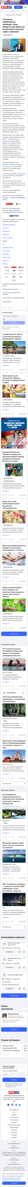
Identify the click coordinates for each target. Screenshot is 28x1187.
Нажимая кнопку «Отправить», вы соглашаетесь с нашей (14, 1084)
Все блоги (14, 1029)
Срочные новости (9, 481)
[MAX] (12, 1104)
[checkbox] (3, 1083)
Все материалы (14, 1110)
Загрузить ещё (14, 634)
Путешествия (14, 1120)
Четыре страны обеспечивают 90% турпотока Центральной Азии (11, 1049)
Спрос (5, 823)
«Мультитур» (6, 257)
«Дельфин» (5, 234)
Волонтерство (8, 35)
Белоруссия (6, 820)
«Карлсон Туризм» (7, 247)
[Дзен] (8, 1104)
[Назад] (21, 1007)
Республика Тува (7, 764)
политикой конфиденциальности (14, 1085)
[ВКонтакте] (19, 1104)
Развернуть (5, 365)
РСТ (14, 1112)
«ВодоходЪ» (6, 231)
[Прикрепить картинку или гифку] (14, 319)
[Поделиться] (11, 307)
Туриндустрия (10, 15)
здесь (16, 132)
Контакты (14, 1132)
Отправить (14, 1080)
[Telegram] (15, 1104)
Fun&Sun (4, 264)
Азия (3, 908)
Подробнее (9, 952)
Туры (5, 721)
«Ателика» (5, 228)
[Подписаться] (23, 692)
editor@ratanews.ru (14, 1160)
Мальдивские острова (9, 864)
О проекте (14, 1130)
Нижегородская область (9, 718)
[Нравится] (3, 307)
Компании (14, 1137)
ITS (3, 244)
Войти (18, 7)
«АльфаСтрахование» (9, 224)
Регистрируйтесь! (7, 292)
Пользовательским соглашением (11, 1179)
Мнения (14, 1115)
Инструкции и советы (14, 1125)
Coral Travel (5, 254)
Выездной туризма (8, 790)
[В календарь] (19, 952)
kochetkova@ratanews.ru (14, 1143)
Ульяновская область (8, 356)
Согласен (14, 1183)
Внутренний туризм (8, 644)
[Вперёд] (25, 1007)
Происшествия (14, 1127)
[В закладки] (6, 307)
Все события (14, 995)
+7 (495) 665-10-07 (14, 1148)
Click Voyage (6, 251)
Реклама (14, 1135)
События (14, 1122)
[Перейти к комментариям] (8, 307)
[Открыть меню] (25, 7)
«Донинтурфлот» (7, 238)
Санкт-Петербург (7, 672)
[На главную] (6, 7)
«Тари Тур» (5, 260)
